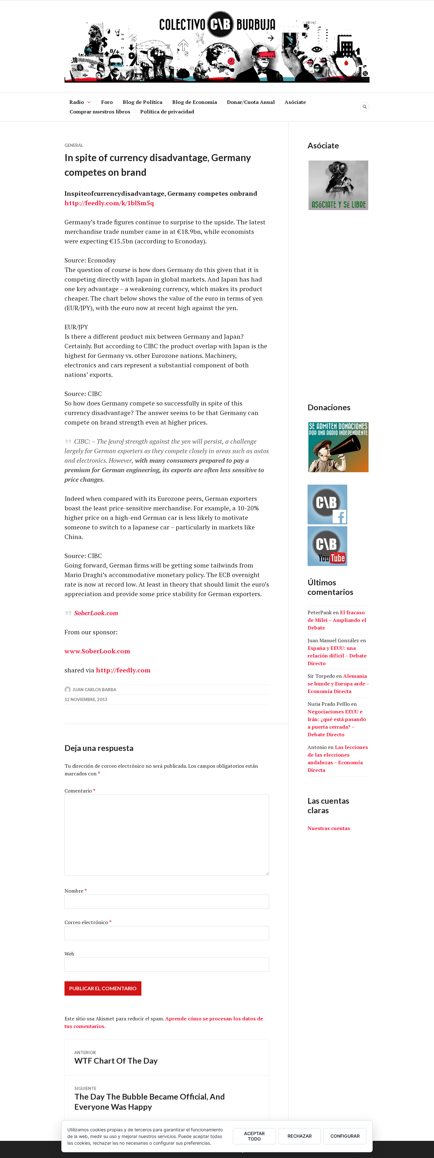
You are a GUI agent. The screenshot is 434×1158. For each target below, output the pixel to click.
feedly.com (102, 203)
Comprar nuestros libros (100, 111)
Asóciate (295, 102)
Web (69, 953)
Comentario (79, 790)
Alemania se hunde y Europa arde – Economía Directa (338, 683)
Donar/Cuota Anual (251, 102)
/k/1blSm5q (136, 203)
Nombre (75, 890)
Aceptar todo (254, 1136)
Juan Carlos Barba (94, 689)
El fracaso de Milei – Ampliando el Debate (337, 620)
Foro (107, 102)
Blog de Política (142, 102)
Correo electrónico (88, 922)
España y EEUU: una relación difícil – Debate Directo (337, 655)
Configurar (345, 1136)
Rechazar (300, 1136)
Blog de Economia (194, 102)
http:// (74, 203)
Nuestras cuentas (329, 828)
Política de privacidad (167, 111)
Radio (76, 102)
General (73, 145)
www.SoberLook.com (97, 651)
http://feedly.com (123, 670)
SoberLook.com (96, 613)
